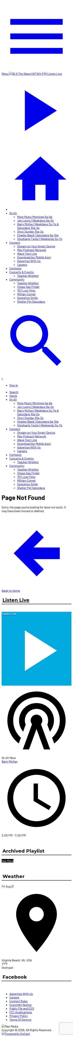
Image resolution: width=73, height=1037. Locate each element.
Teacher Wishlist (28, 275)
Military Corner (26, 294)
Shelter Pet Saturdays (31, 301)
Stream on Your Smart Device (36, 246)
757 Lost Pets (26, 290)
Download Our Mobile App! (34, 257)
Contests (15, 268)
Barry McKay (10, 761)
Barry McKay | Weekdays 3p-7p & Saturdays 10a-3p (38, 226)
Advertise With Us (29, 261)
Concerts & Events (21, 272)
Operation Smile (27, 298)
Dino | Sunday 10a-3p (30, 231)
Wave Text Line (27, 253)
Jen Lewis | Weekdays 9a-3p (35, 220)
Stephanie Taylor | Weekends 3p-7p (39, 239)
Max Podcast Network (31, 250)
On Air (13, 213)
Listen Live (16, 600)
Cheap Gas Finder (28, 287)
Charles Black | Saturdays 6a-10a (37, 235)
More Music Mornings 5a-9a (34, 217)
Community (16, 279)
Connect (14, 242)
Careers (22, 264)
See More (7, 861)
